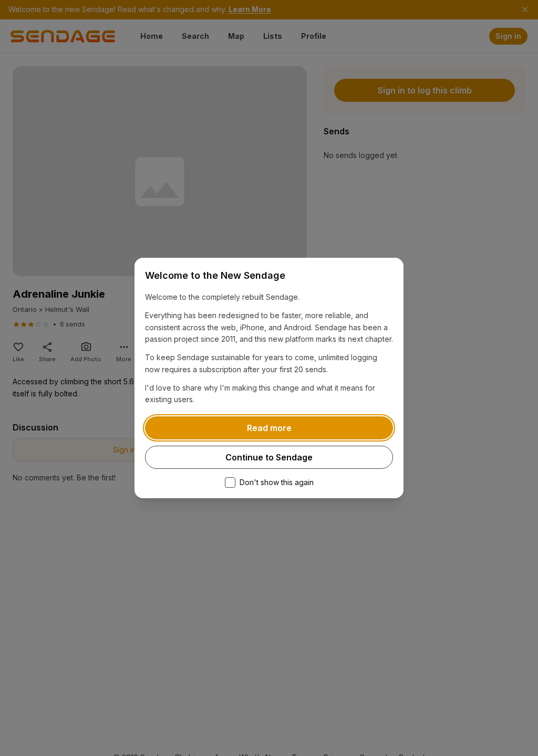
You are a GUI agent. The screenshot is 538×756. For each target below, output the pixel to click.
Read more (269, 428)
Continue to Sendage (269, 457)
